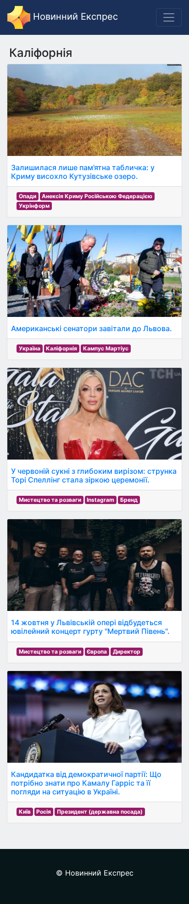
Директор (126, 651)
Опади (27, 196)
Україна (29, 348)
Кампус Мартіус (105, 348)
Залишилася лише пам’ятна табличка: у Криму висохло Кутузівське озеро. (83, 172)
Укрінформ (34, 205)
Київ (25, 811)
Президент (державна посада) (100, 811)
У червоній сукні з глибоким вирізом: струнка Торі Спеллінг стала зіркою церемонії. (94, 475)
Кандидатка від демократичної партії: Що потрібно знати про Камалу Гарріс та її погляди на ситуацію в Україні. (86, 783)
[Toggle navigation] (169, 17)
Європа (97, 651)
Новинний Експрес (74, 16)
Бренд (129, 499)
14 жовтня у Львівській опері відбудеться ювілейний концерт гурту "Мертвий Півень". (90, 627)
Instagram (100, 499)
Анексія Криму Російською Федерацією (97, 196)
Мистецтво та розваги (50, 499)
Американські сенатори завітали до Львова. (91, 328)
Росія (43, 811)
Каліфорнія (61, 348)
